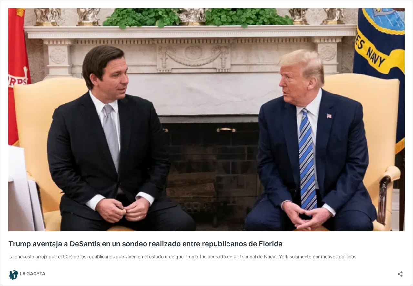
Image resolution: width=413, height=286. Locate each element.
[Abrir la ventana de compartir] (400, 272)
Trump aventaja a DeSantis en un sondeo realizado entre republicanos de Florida (145, 244)
